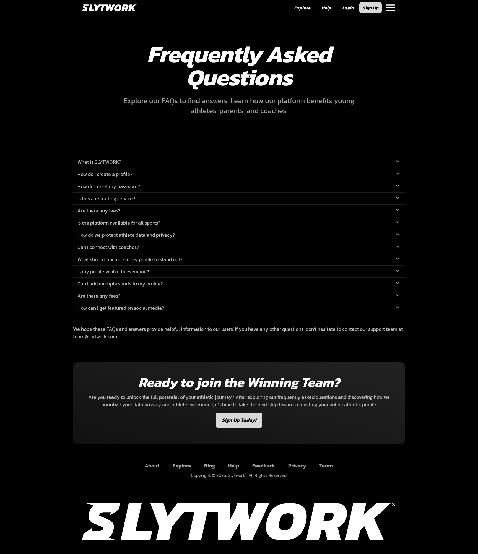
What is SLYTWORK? (99, 162)
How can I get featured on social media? (120, 308)
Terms (326, 465)
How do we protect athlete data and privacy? (126, 235)
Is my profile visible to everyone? (113, 271)
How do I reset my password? (108, 186)
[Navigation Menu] (390, 7)
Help (233, 465)
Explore (182, 465)
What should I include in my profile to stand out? (130, 259)
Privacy (297, 465)
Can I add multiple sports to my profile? (120, 283)
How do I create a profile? (105, 174)
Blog (209, 465)
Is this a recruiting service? (106, 198)
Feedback (263, 465)
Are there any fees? (99, 210)
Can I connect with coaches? (108, 247)
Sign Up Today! (239, 420)
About (152, 465)
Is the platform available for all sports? (118, 223)
